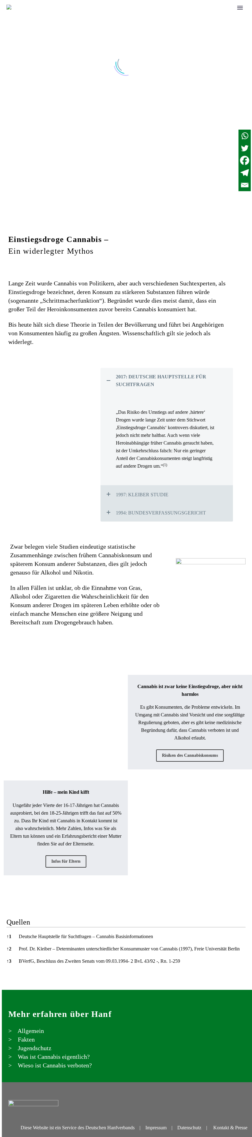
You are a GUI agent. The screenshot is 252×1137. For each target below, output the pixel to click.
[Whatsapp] (244, 136)
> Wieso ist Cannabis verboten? (50, 1065)
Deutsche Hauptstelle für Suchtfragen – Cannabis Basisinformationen (86, 936)
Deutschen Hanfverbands (110, 1127)
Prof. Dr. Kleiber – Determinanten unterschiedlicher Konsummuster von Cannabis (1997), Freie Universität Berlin (129, 948)
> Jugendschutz (29, 1048)
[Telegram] (244, 173)
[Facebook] (244, 160)
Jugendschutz (171, 16)
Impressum (156, 1127)
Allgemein (99, 16)
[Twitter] (244, 148)
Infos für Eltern (66, 861)
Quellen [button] (18, 922)
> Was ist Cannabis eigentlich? (49, 1056)
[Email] (244, 185)
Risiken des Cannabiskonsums (190, 755)
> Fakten (21, 1039)
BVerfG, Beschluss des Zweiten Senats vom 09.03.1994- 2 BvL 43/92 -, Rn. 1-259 (99, 961)
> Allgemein (26, 1030)
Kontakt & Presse (230, 1127)
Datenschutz (189, 1127)
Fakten (133, 16)
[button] (165, 466)
